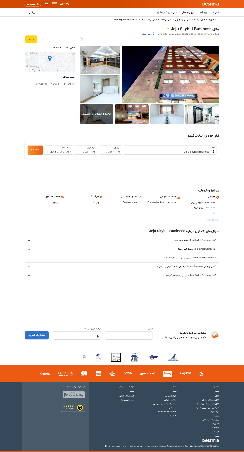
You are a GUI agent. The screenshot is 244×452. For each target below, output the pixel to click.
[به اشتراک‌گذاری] (82, 39)
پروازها (203, 12)
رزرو (31, 39)
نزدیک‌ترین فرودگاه (92, 329)
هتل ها (215, 12)
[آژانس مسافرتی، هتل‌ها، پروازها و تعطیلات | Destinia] (211, 4)
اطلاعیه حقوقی (170, 400)
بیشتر (32, 12)
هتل (217, 396)
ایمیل (150, 329)
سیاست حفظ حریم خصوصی (164, 404)
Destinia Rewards (167, 412)
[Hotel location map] (50, 62)
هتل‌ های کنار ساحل (167, 12)
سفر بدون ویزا (127, 400)
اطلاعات (173, 387)
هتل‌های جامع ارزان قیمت (208, 404)
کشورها (215, 424)
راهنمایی (172, 408)
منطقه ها (215, 428)
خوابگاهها (215, 412)
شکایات (173, 416)
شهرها (216, 432)
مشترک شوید (36, 335)
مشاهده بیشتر (212, 220)
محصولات (215, 387)
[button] (55, 4)
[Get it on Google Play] (73, 395)
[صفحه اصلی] (218, 20)
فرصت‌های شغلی (127, 396)
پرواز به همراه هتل (211, 420)
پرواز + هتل (188, 12)
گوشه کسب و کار (126, 387)
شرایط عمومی (170, 396)
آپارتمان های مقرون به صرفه (207, 408)
